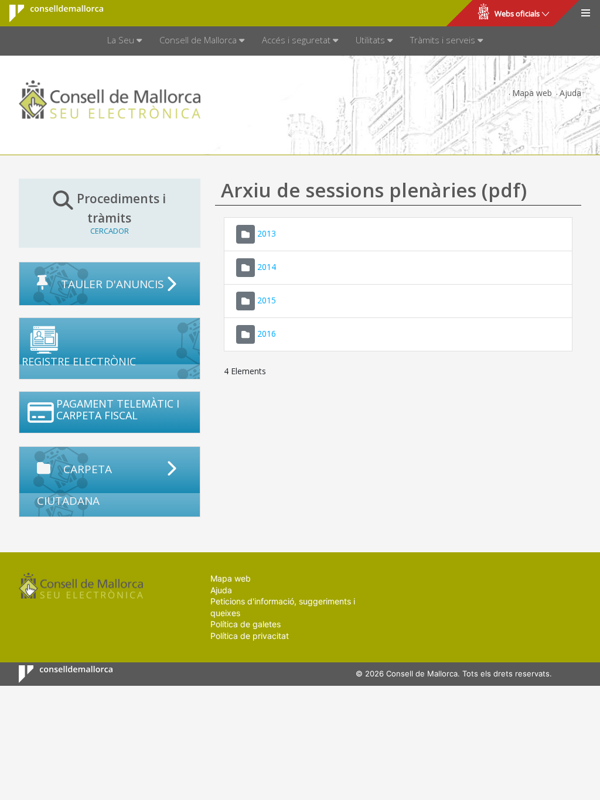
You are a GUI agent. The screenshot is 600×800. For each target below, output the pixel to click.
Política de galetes (245, 624)
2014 (266, 266)
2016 (266, 333)
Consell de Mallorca (48, 13)
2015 (266, 299)
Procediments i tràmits (121, 212)
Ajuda (570, 92)
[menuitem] (124, 41)
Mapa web (532, 92)
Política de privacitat (249, 636)
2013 (266, 232)
